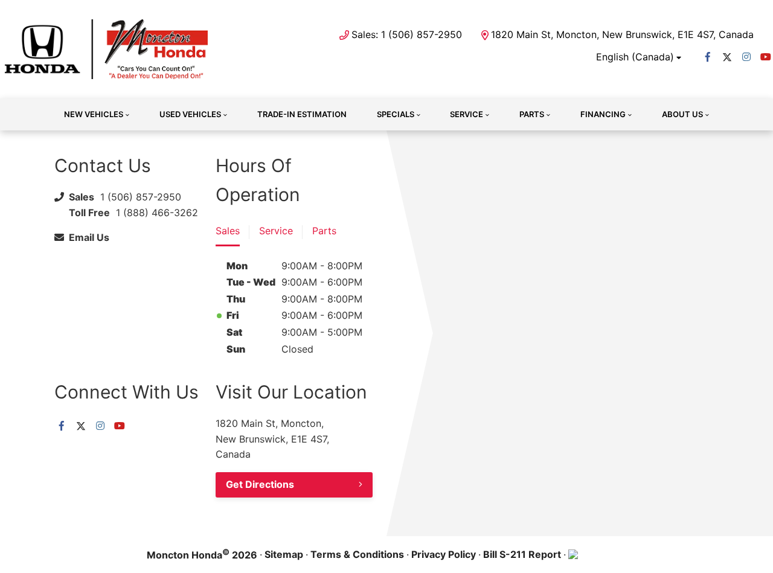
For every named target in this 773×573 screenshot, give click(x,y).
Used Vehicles (190, 114)
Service (466, 114)
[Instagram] (746, 57)
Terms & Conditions (357, 554)
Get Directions (260, 484)
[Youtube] (766, 57)
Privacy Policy (443, 554)
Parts (531, 114)
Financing (603, 114)
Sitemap (284, 554)
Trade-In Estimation (302, 114)
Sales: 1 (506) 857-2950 (406, 34)
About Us (682, 114)
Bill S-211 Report (522, 554)
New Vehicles (93, 114)
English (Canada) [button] (635, 57)
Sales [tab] (228, 231)
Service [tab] (276, 231)
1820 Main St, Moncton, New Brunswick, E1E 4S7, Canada (622, 34)
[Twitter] (727, 57)
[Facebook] (708, 57)
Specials (395, 114)
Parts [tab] (324, 231)
